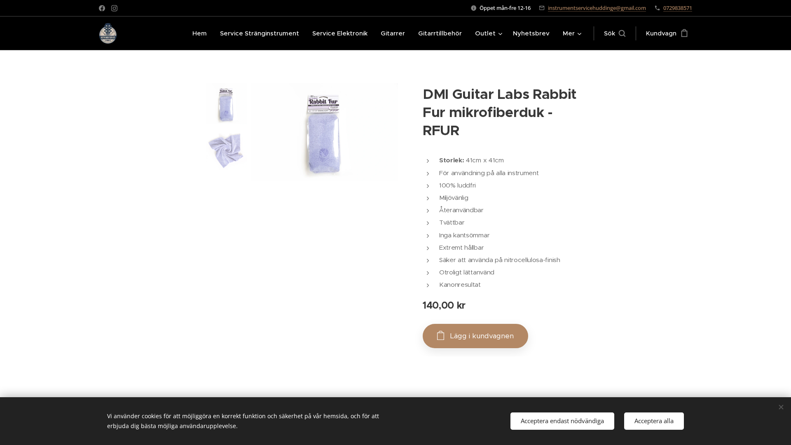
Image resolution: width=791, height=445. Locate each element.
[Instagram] (114, 8)
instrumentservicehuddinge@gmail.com (597, 8)
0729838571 (677, 8)
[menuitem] (201, 33)
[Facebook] (102, 8)
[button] (615, 33)
